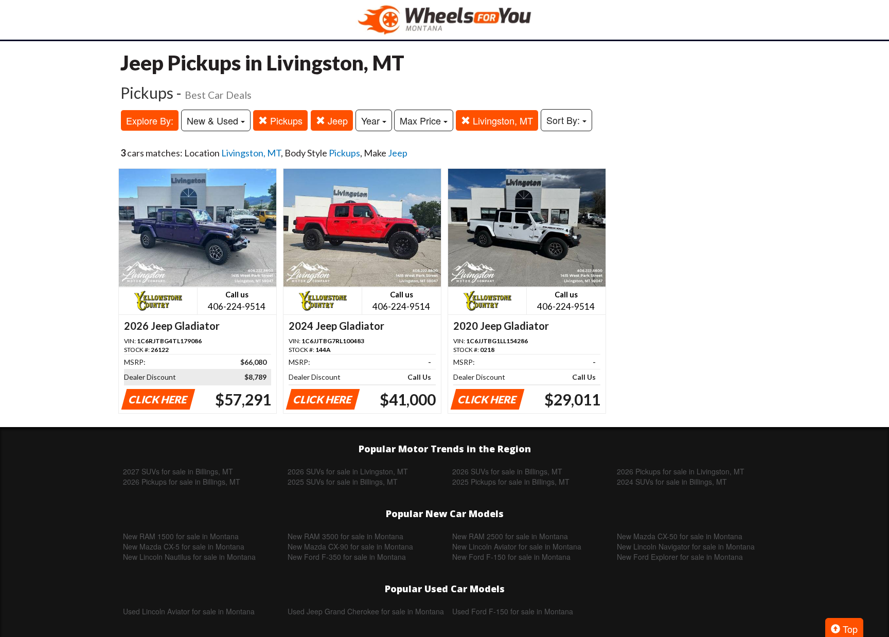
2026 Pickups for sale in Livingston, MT (680, 471)
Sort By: (564, 120)
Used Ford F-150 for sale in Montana (512, 611)
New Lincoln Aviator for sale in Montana (516, 546)
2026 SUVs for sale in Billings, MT (507, 471)
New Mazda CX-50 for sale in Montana (679, 536)
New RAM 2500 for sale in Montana (510, 536)
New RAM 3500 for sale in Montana (345, 536)
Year (371, 120)
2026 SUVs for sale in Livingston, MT (348, 471)
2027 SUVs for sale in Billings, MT (178, 471)
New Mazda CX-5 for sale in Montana (183, 546)
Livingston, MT (501, 120)
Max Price (421, 120)
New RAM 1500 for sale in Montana (181, 536)
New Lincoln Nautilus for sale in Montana (189, 557)
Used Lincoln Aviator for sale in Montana (189, 611)
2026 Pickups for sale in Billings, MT (181, 481)
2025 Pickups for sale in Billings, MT (511, 481)
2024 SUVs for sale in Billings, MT (672, 481)
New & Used (214, 120)
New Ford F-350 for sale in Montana (347, 557)
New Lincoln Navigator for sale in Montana (686, 546)
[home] (444, 20)
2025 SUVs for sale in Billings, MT (343, 481)
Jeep (336, 120)
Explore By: (149, 120)
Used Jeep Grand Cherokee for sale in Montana (366, 611)
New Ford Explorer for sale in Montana (680, 557)
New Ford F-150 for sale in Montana (511, 557)
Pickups (285, 120)
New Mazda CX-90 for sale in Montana (350, 546)
